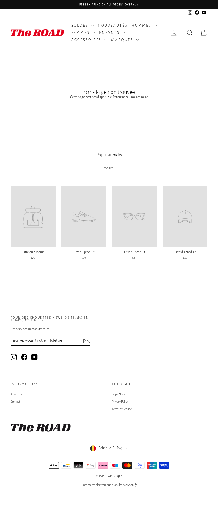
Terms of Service (122, 409)
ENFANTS (110, 33)
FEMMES (81, 33)
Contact (15, 401)
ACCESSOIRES (87, 40)
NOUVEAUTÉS (113, 25)
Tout (109, 168)
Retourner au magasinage (130, 97)
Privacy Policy (120, 401)
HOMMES (142, 25)
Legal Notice (119, 394)
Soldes (80, 25)
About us (16, 394)
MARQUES (123, 40)
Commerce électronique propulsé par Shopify (109, 484)
